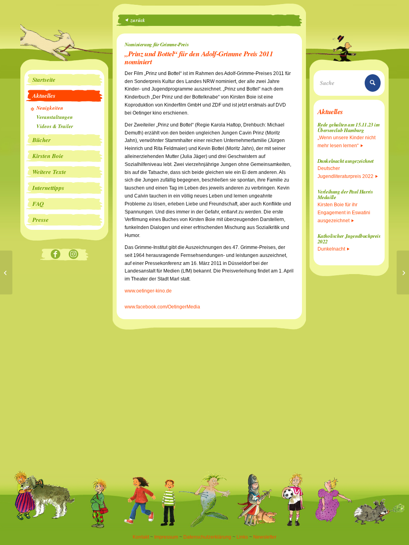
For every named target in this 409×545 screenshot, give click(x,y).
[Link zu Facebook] (55, 255)
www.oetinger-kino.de (148, 291)
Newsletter (264, 537)
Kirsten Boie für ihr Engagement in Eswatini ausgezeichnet (344, 212)
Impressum (166, 537)
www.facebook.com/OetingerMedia (162, 307)
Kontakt (141, 537)
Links (242, 537)
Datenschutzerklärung (207, 537)
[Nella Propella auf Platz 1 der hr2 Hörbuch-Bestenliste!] (6, 272)
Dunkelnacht (331, 249)
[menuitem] (64, 80)
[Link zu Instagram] (73, 255)
